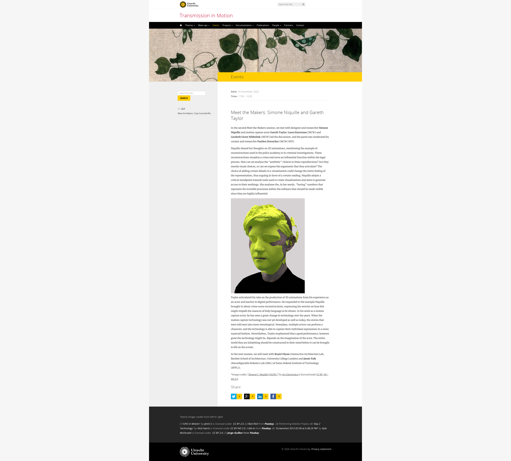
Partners (288, 25)
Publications (263, 25)
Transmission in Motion (206, 15)
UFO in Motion (191, 423)
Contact (300, 25)
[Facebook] (273, 396)
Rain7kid (253, 423)
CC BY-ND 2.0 (237, 428)
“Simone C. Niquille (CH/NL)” (263, 374)
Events (216, 25)
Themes (189, 25)
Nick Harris (203, 428)
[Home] (181, 25)
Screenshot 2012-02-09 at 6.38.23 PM (296, 428)
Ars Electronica (290, 374)
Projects (226, 25)
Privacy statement (321, 449)
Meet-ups (203, 25)
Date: (234, 91)
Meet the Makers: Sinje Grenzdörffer (194, 113)
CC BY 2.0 (238, 423)
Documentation (244, 25)
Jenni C (208, 423)
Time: (234, 96)
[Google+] (247, 396)
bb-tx (252, 428)
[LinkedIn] (260, 396)
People (276, 25)
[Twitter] (233, 396)
